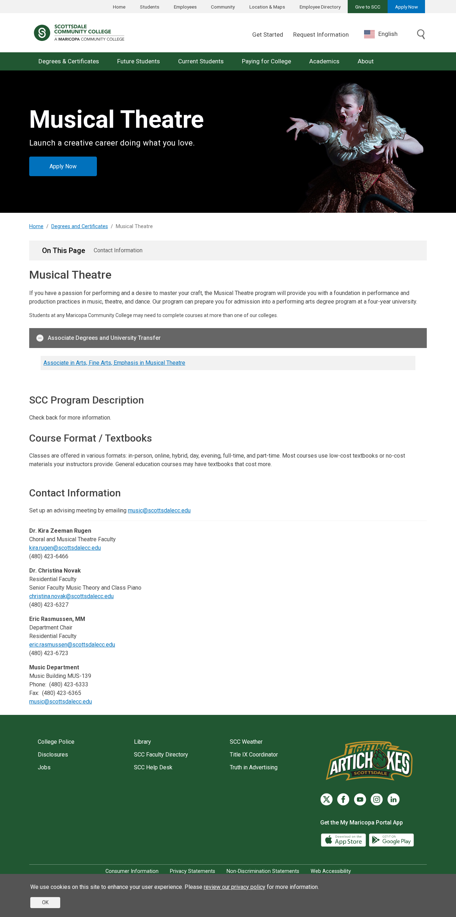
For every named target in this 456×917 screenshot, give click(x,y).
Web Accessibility (331, 871)
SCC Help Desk (153, 767)
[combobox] (386, 34)
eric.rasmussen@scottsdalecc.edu (72, 644)
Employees (185, 7)
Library (142, 741)
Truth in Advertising (254, 767)
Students (149, 7)
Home (119, 7)
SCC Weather (246, 741)
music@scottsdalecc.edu (159, 510)
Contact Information (118, 250)
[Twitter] (326, 799)
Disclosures (53, 754)
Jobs (44, 767)
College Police (56, 741)
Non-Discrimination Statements (263, 871)
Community (223, 7)
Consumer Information (132, 871)
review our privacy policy (234, 887)
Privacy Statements (192, 871)
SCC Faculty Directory (161, 754)
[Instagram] (376, 799)
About (366, 61)
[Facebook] (343, 799)
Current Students (201, 61)
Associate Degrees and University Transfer (104, 337)
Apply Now (406, 7)
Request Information (321, 34)
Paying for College (266, 61)
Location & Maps (267, 7)
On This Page (63, 250)
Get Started (267, 34)
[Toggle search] (421, 35)
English (388, 33)
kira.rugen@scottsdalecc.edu (65, 547)
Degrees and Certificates (79, 226)
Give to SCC (367, 7)
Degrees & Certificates (68, 61)
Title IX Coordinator (254, 754)
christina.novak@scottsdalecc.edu (71, 596)
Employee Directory (320, 7)
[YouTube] (360, 799)
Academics (324, 61)
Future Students (138, 61)
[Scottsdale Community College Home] (79, 33)
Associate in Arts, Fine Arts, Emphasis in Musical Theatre (114, 362)
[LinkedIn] (393, 799)
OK (45, 902)
